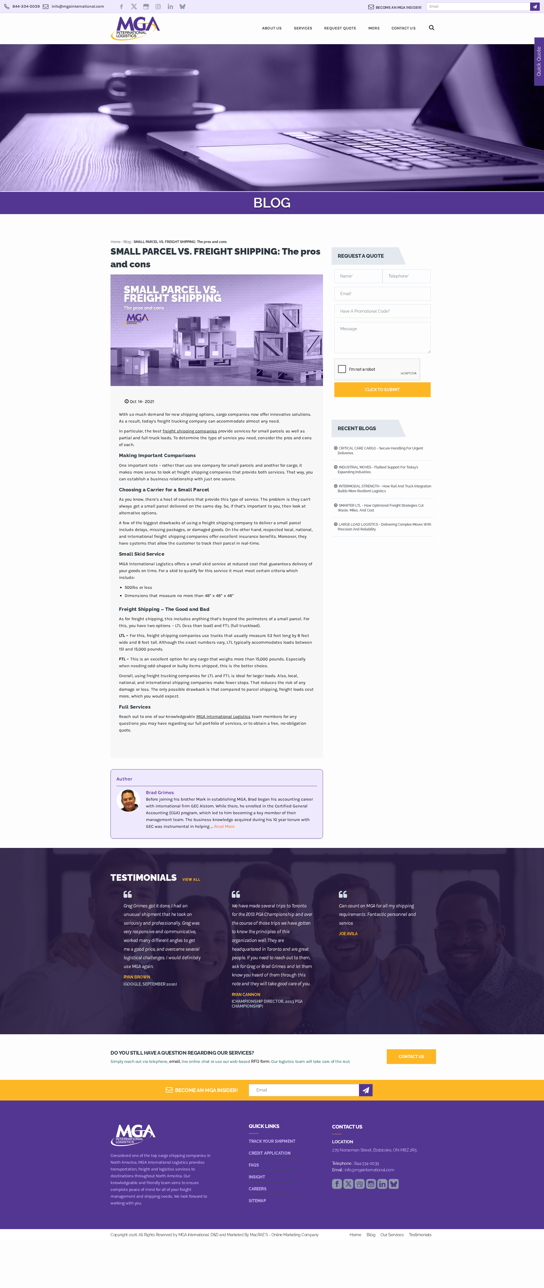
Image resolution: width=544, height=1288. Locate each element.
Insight (257, 1177)
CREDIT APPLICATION (270, 1153)
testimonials (420, 1234)
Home (115, 242)
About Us (272, 28)
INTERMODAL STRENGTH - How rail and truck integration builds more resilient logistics (384, 488)
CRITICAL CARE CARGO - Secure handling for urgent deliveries (380, 450)
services (303, 28)
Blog (127, 242)
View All (191, 880)
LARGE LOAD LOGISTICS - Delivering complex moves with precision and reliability (384, 527)
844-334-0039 (366, 1163)
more (374, 28)
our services (392, 1234)
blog (371, 1234)
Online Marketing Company (295, 1234)
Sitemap (257, 1201)
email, (175, 1061)
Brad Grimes (160, 792)
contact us (411, 1056)
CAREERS (258, 1189)
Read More (224, 826)
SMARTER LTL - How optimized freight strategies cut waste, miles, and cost (381, 508)
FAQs (254, 1165)
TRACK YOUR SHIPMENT (272, 1141)
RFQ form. (260, 1061)
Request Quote (340, 28)
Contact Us (404, 28)
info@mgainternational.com (369, 1169)
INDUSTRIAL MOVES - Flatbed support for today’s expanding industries (378, 469)
